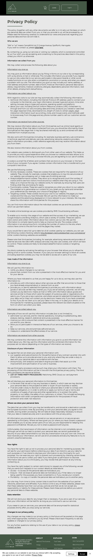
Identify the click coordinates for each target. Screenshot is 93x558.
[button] (45, 7)
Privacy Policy (37, 555)
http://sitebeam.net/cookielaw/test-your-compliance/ (63, 233)
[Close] (90, 554)
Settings (71, 554)
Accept (82, 554)
